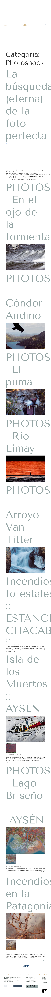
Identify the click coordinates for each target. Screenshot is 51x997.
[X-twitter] (45, 990)
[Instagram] (43, 992)
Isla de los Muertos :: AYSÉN (26, 684)
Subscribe (18, 986)
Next (43, 960)
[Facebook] (43, 990)
